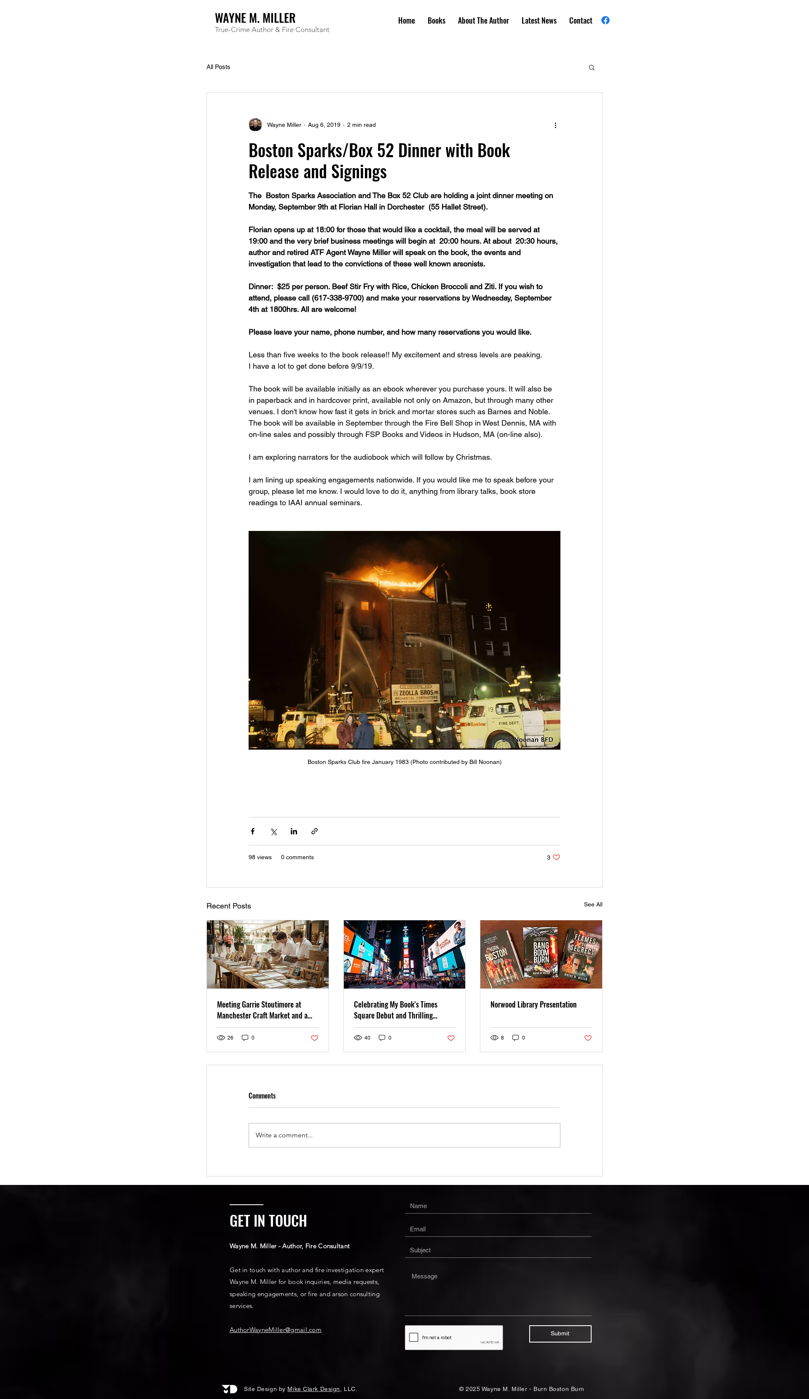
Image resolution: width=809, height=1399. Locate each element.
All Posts (218, 66)
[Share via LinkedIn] (294, 831)
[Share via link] (315, 831)
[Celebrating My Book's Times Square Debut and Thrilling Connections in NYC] (405, 954)
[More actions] (555, 125)
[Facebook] (605, 20)
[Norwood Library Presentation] (541, 954)
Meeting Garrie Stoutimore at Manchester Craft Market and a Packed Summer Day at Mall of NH (267, 1010)
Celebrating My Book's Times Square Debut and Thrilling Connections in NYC (395, 1010)
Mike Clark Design (313, 1389)
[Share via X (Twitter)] (273, 831)
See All (593, 904)
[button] (592, 67)
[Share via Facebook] (253, 831)
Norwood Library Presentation (533, 1004)
